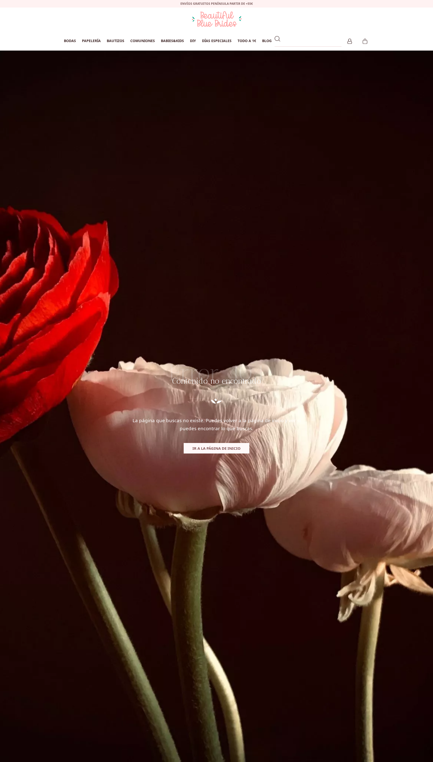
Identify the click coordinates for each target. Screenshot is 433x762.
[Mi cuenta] (350, 40)
